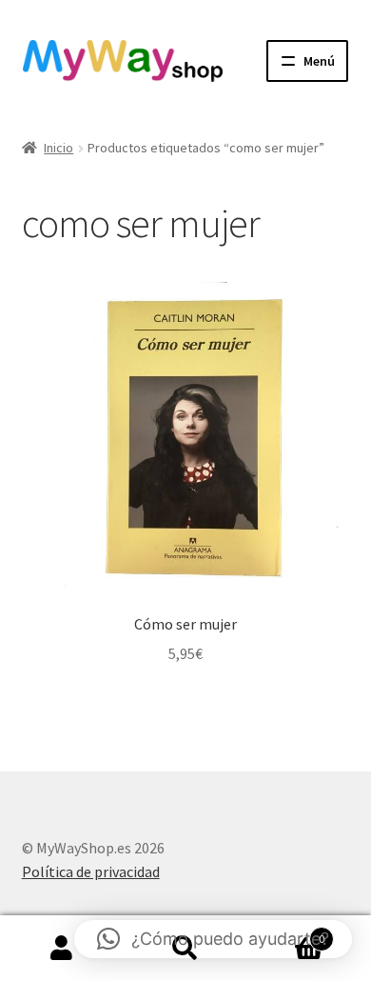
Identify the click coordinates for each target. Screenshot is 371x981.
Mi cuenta (62, 948)
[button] (213, 939)
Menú (319, 61)
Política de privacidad (91, 871)
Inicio (58, 147)
